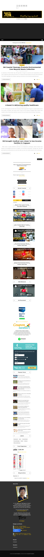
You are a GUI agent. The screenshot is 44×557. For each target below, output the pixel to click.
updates (22, 65)
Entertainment (16, 439)
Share (39, 79)
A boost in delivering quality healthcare (22, 105)
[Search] (26, 19)
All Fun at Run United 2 (21, 375)
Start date (16, 361)
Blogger (28, 478)
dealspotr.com (22, 341)
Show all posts (28, 42)
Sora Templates (17, 553)
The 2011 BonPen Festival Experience (23, 412)
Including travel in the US (22, 357)
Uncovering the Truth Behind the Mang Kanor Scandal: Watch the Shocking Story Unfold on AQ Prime (24, 387)
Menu (2, 39)
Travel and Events (24, 439)
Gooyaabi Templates (30, 553)
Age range (16, 353)
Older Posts (39, 159)
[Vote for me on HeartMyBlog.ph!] (22, 321)
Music (20, 439)
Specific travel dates (21, 359)
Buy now (32, 367)
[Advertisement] (22, 30)
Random (26, 200)
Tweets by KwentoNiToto (22, 185)
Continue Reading (5, 79)
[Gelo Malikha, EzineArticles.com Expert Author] (22, 533)
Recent (17, 200)
